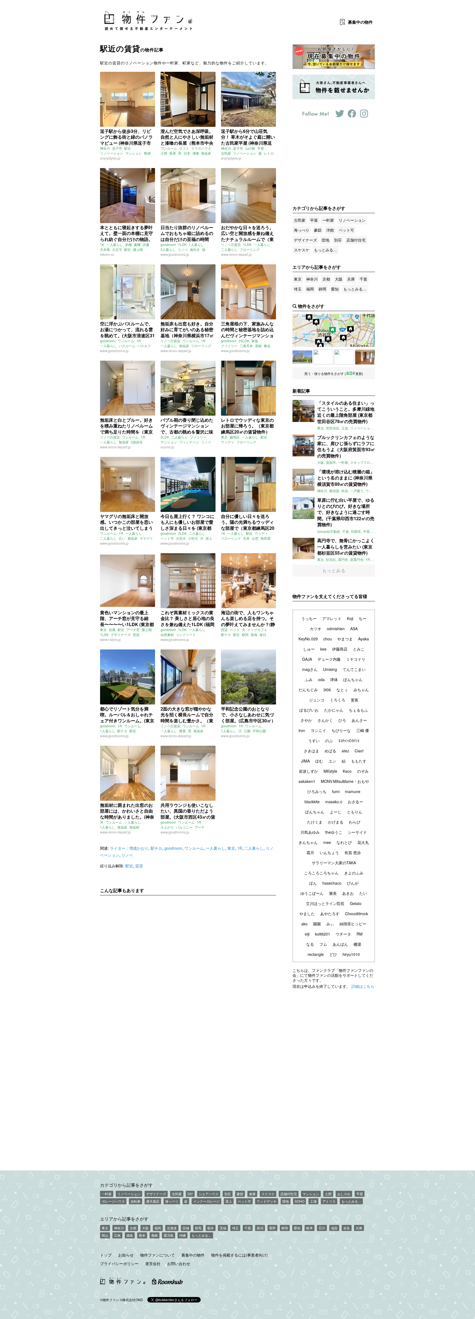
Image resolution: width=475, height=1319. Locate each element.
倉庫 (252, 1193)
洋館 (330, 230)
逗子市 (117, 148)
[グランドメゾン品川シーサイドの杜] (302, 357)
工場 (313, 1201)
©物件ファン (109, 1299)
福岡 (310, 289)
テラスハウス (201, 148)
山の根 (250, 148)
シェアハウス (209, 1193)
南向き (195, 249)
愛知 (335, 289)
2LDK (165, 437)
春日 (262, 634)
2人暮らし (168, 249)
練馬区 (235, 437)
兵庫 (351, 279)
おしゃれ (343, 1193)
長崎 (154, 1235)
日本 (187, 153)
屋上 (209, 538)
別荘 (338, 240)
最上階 (138, 249)
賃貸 (136, 634)
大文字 (117, 249)
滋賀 (334, 1227)
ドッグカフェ (257, 629)
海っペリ (171, 1201)
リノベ (183, 249)
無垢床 (206, 153)
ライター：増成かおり (129, 848)
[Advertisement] (188, 951)
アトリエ (329, 1201)
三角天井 (246, 345)
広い (122, 538)
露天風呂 (152, 1201)
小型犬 (193, 538)
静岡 (245, 634)
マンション (133, 153)
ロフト (184, 148)
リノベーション (111, 153)
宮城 (186, 1227)
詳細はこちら (362, 986)
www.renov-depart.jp (236, 254)
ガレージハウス (113, 1201)
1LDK (182, 244)
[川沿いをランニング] (365, 357)
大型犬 (181, 538)
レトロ (269, 153)
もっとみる (334, 570)
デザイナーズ (121, 634)
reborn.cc (107, 254)
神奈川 (105, 148)
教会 (267, 345)
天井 (246, 538)
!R (101, 822)
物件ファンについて (157, 1255)
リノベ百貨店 (231, 244)
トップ (106, 1255)
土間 (164, 153)
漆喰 (195, 153)
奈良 (346, 1227)
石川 (322, 1227)
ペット (235, 629)
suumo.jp (167, 447)
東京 (224, 437)
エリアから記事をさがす (124, 1218)
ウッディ (227, 442)
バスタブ (144, 345)
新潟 (260, 1227)
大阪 (339, 279)
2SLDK (244, 340)
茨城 (223, 1227)
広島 (117, 1235)
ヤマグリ (146, 538)
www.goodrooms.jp (175, 254)
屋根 (258, 345)
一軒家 (328, 220)
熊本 (142, 1235)
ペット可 (167, 538)
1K (102, 244)
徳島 (129, 1235)
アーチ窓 (133, 629)
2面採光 (137, 442)
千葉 (363, 279)
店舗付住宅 (356, 240)
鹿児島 (168, 1235)
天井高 (105, 249)
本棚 (128, 244)
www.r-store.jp (110, 639)
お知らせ (126, 1255)
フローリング (249, 249)
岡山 (105, 1235)
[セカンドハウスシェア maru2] (323, 357)
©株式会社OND (131, 1299)
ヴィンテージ (189, 442)
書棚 (137, 244)
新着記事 (301, 391)
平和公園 (259, 730)
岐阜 (309, 1227)
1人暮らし (196, 244)
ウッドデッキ (267, 1201)
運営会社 (153, 1263)
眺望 (147, 153)
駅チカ (226, 634)
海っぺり (301, 230)
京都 (326, 279)
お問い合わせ (178, 1263)
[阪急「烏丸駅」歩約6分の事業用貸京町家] (344, 357)
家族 (255, 340)
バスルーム (127, 345)
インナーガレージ (206, 1201)
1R (138, 340)
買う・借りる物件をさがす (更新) (333, 373)
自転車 (135, 1201)
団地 (325, 240)
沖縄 (182, 1235)
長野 (272, 1227)
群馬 (198, 1227)
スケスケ (301, 250)
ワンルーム (169, 148)
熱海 (254, 634)
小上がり (167, 827)
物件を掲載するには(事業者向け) (239, 1255)
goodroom (168, 244)
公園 (247, 730)
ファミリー (229, 345)
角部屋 (265, 538)
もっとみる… (325, 250)
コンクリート (186, 634)
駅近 (127, 148)
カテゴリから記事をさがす (126, 1184)
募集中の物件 (193, 1255)
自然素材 (167, 634)
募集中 (360, 22)
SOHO (299, 1201)
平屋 (260, 148)
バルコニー (184, 827)
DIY (190, 1193)
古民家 (226, 153)
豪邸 (318, 230)
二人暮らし (229, 249)
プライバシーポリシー (119, 1263)
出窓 (255, 538)
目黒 (112, 629)
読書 (146, 244)
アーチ (200, 827)
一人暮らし (114, 244)
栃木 (210, 1227)
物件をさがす (311, 306)
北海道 (172, 1227)
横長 (182, 730)
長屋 (172, 153)
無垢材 (134, 827)
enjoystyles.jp (110, 158)
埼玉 (298, 289)
